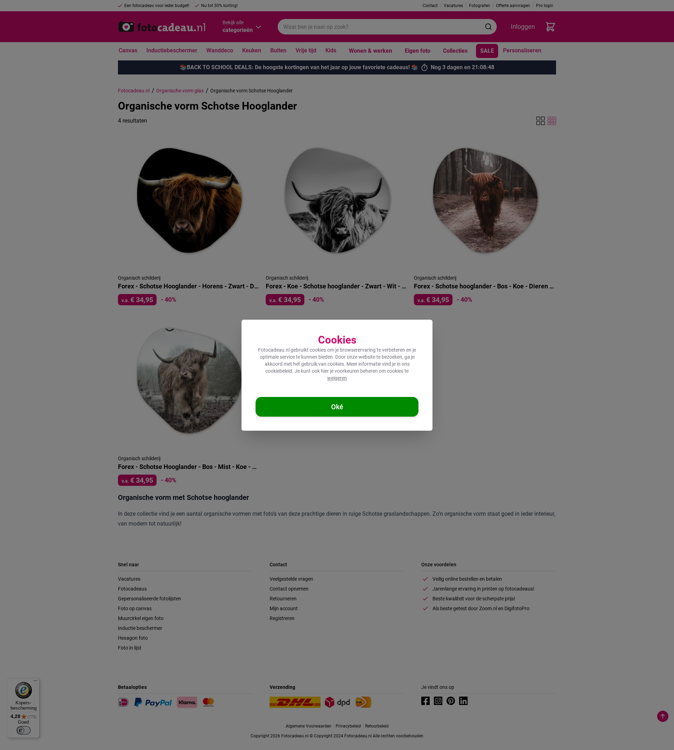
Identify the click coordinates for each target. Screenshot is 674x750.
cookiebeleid (278, 371)
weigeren (337, 378)
